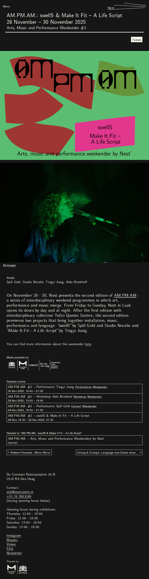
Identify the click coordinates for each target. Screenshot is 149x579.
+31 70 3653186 (19, 496)
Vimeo (11, 544)
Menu (6, 6)
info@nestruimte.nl (20, 492)
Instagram (14, 535)
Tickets (136, 39)
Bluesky (12, 540)
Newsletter (14, 553)
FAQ (10, 549)
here (88, 344)
